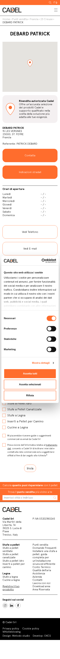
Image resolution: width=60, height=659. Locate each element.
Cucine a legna (11, 580)
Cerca (50, 2)
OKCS (47, 635)
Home (6, 19)
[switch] (51, 328)
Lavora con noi (41, 583)
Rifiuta (30, 395)
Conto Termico (41, 567)
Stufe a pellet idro (13, 560)
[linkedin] (11, 605)
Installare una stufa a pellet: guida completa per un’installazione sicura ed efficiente (44, 557)
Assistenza (38, 573)
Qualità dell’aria (41, 570)
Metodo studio (21, 635)
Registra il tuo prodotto (11, 588)
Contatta (30, 155)
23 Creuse (46, 19)
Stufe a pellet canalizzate (10, 556)
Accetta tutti (30, 373)
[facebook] (18, 605)
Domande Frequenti (44, 547)
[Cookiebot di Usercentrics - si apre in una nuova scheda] (42, 261)
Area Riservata (41, 589)
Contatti (37, 580)
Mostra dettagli (41, 362)
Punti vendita (20, 19)
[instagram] (5, 605)
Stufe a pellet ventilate (10, 549)
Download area (41, 586)
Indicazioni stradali (30, 172)
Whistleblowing (11, 631)
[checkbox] (30, 412)
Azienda (37, 576)
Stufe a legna (10, 576)
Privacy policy (10, 628)
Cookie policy (30, 628)
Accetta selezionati (30, 384)
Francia (34, 19)
